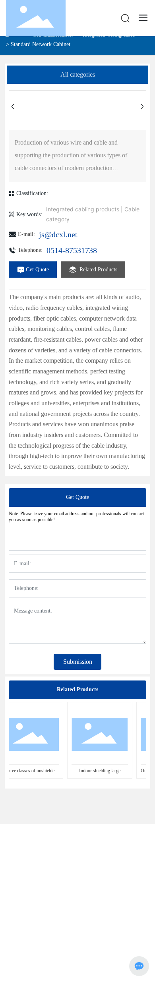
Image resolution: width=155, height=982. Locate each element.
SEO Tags (34, 930)
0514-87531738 (71, 250)
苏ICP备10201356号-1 (77, 939)
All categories (77, 74)
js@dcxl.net (58, 234)
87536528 (108, 869)
